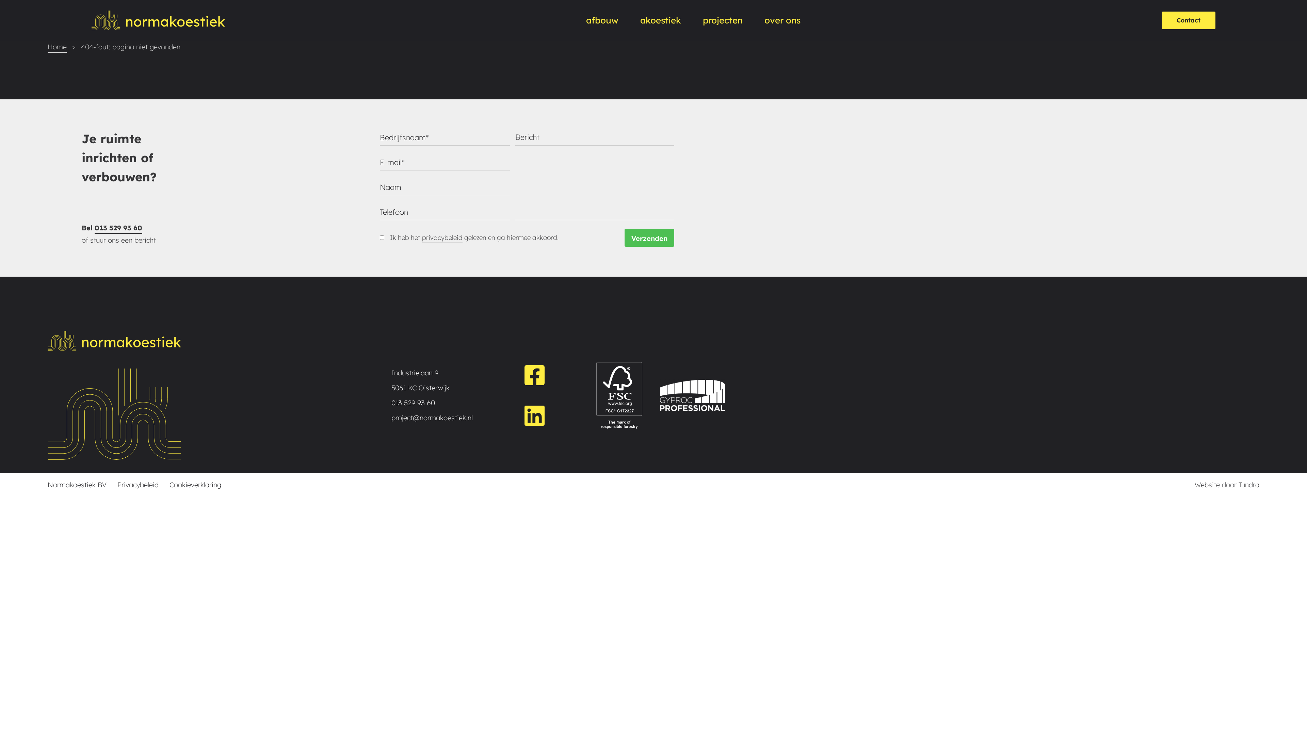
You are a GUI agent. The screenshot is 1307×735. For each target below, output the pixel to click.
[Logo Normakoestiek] (158, 20)
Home (57, 47)
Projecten (723, 20)
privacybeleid (442, 237)
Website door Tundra (1227, 484)
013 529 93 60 (118, 228)
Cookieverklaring (195, 484)
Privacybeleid (138, 484)
